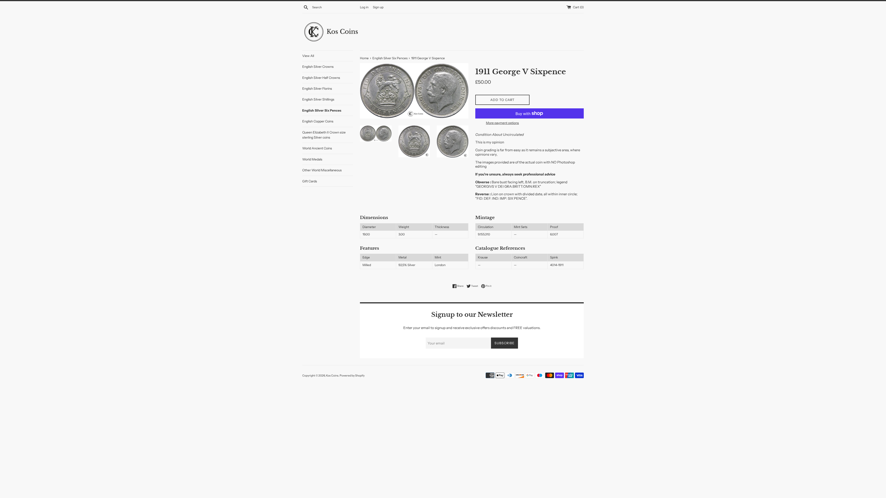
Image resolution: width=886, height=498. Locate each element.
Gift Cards (309, 181)
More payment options (502, 123)
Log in (364, 7)
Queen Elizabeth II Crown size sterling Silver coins (324, 134)
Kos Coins (332, 375)
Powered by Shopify (352, 375)
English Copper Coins (317, 121)
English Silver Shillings (318, 99)
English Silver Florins (317, 88)
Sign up (378, 7)
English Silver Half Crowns (321, 78)
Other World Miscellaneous (322, 170)
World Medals (312, 159)
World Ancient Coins (317, 148)
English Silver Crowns (318, 67)
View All (308, 56)
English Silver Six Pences (321, 110)
